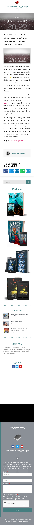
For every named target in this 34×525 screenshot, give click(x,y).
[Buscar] (28, 182)
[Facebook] (13, 446)
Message (6, 483)
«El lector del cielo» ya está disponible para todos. (19, 329)
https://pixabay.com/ (16, 141)
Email (4, 478)
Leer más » (13, 317)
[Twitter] (17, 446)
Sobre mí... (17, 343)
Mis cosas (17, 17)
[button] (17, 9)
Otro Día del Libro (16, 321)
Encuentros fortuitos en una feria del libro (19, 315)
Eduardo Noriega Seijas (18, 6)
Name (5, 472)
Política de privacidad (10, 494)
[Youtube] (22, 446)
